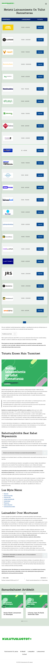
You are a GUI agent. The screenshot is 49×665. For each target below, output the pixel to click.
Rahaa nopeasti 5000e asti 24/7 (10, 579)
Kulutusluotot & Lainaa (11, 651)
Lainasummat (41, 651)
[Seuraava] (45, 606)
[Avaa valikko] (45, 4)
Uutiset (24, 654)
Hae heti (40, 27)
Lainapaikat (31, 651)
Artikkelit (22, 651)
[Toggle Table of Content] (14, 334)
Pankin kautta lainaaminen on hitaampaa (36, 579)
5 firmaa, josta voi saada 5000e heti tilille (36, 613)
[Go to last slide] (4, 606)
